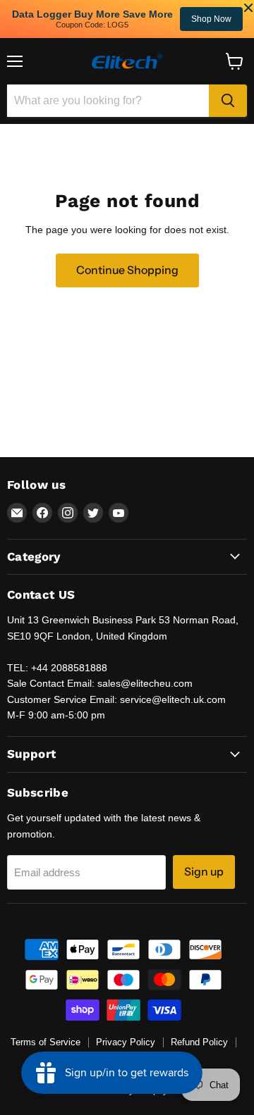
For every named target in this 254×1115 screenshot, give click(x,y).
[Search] (228, 101)
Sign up (204, 871)
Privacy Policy (125, 1042)
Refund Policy (199, 1042)
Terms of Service (45, 1042)
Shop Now (43, 19)
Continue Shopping (127, 270)
